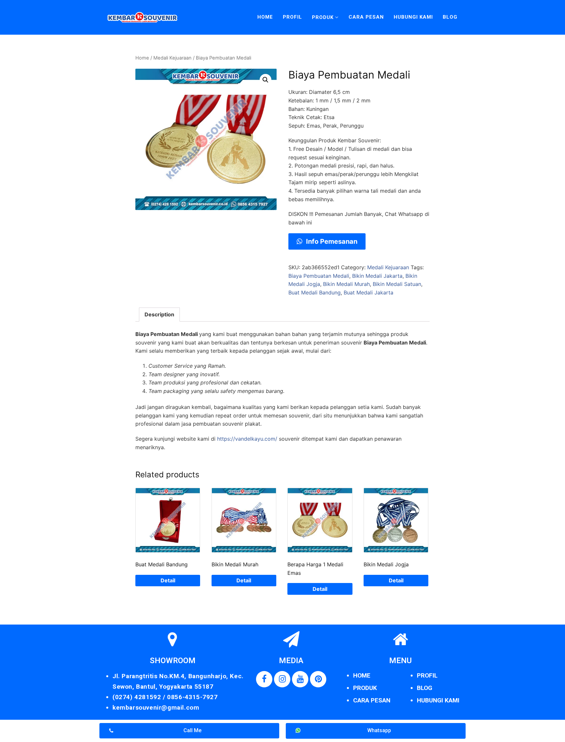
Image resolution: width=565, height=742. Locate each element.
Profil (292, 17)
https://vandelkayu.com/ (247, 438)
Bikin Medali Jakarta (377, 276)
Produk (323, 17)
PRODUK (365, 688)
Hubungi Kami (413, 17)
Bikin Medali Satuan (397, 284)
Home (265, 17)
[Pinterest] (318, 679)
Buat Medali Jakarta (368, 292)
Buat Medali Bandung (314, 292)
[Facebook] (264, 679)
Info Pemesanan (330, 241)
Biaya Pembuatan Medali (318, 276)
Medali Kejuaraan (172, 58)
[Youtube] (300, 679)
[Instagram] (282, 679)
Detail (168, 580)
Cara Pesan (366, 17)
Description (159, 314)
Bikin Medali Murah (346, 284)
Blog (450, 17)
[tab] (159, 315)
